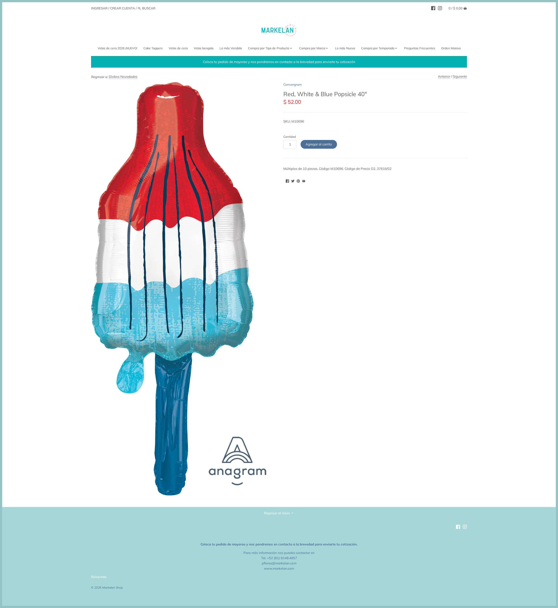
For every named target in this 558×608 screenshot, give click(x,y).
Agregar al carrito (319, 144)
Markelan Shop (112, 587)
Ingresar (99, 8)
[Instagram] (440, 8)
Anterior (444, 76)
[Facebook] (433, 8)
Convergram (292, 84)
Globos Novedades (123, 77)
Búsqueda (98, 577)
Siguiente (460, 76)
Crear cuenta (122, 8)
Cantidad (289, 136)
